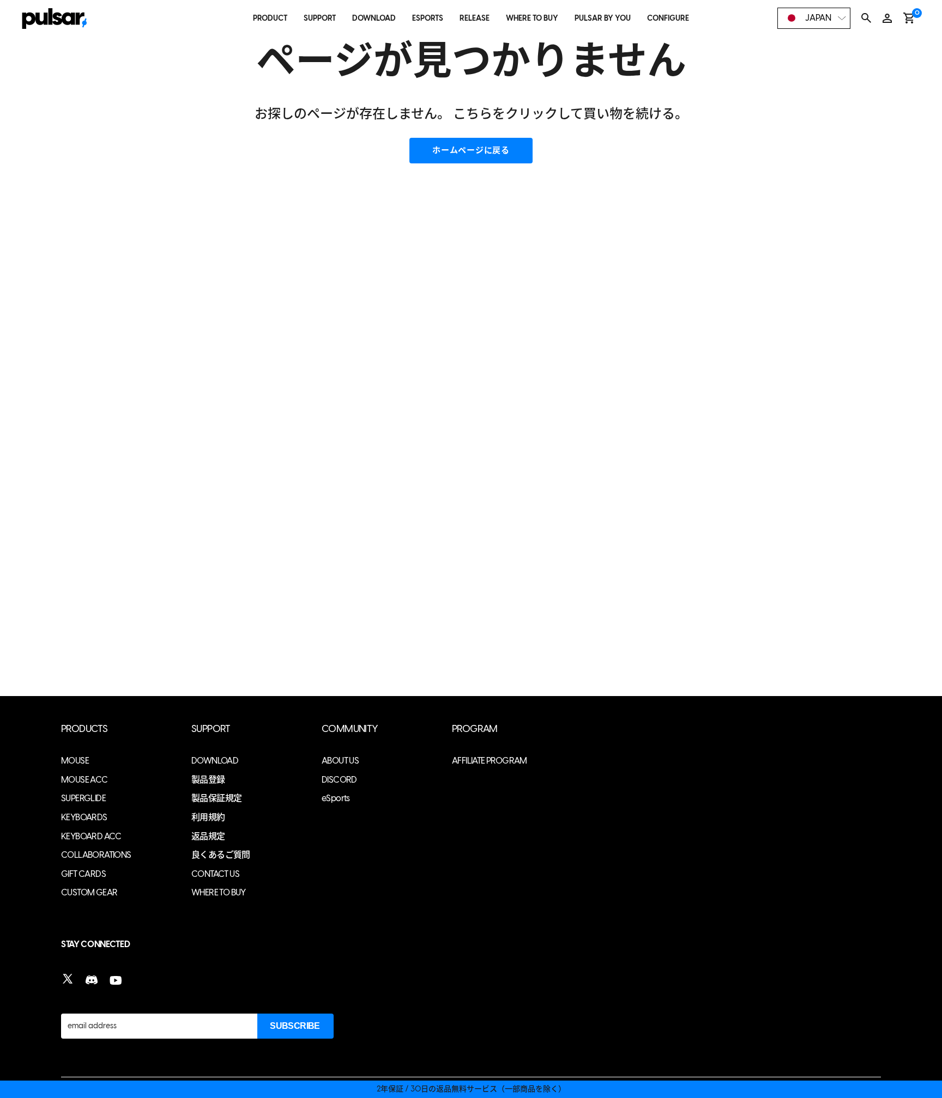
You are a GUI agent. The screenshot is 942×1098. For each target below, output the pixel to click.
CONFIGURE (668, 18)
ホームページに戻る (471, 150)
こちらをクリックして (518, 113)
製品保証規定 (216, 798)
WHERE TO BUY (532, 18)
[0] (909, 18)
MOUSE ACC (84, 779)
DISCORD (339, 779)
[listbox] (813, 18)
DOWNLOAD (374, 18)
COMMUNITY (350, 729)
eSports (336, 798)
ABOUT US (340, 760)
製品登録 (208, 779)
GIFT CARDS (83, 874)
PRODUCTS (84, 729)
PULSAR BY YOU (603, 18)
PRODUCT (270, 18)
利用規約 (208, 817)
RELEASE (475, 18)
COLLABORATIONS (96, 855)
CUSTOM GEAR (89, 892)
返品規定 (208, 836)
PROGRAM (475, 729)
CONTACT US (215, 874)
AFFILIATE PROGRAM (489, 760)
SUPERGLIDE (83, 798)
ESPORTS (427, 18)
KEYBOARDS (84, 817)
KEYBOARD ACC (91, 836)
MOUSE (75, 760)
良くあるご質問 (220, 855)
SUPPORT (320, 18)
